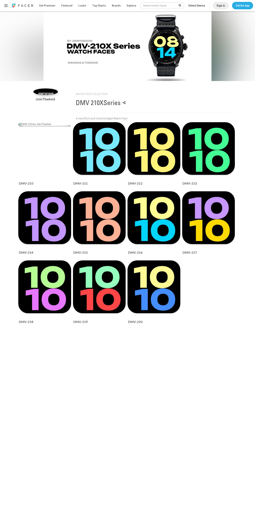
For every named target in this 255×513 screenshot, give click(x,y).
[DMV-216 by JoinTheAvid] (154, 217)
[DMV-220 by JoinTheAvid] (154, 286)
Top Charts (99, 5)
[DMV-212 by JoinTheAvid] (154, 148)
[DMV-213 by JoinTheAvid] (208, 148)
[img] (45, 91)
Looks (82, 5)
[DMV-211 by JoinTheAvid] (99, 148)
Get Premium (47, 5)
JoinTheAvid (45, 99)
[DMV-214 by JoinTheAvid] (44, 217)
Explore (131, 5)
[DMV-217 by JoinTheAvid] (208, 217)
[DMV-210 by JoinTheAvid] (44, 124)
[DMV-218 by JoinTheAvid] (44, 286)
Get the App (242, 5)
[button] (242, 5)
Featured (66, 5)
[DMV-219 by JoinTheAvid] (99, 286)
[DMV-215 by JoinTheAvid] (99, 217)
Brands (116, 5)
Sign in (221, 5)
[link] (22, 5)
